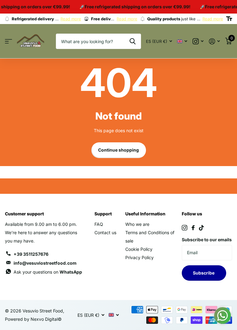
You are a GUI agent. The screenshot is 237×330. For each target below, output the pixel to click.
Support (103, 213)
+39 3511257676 (31, 254)
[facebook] (193, 227)
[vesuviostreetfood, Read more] (198, 41)
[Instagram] (184, 227)
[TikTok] (201, 227)
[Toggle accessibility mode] (229, 19)
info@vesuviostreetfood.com (45, 263)
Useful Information (145, 213)
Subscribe (204, 272)
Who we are (137, 224)
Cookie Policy (138, 249)
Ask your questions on (48, 272)
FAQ (98, 224)
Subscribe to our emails (207, 239)
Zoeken (132, 41)
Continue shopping (118, 150)
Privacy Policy (139, 257)
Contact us (105, 232)
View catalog (8, 41)
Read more (70, 18)
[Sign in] (214, 41)
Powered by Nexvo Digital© (33, 319)
